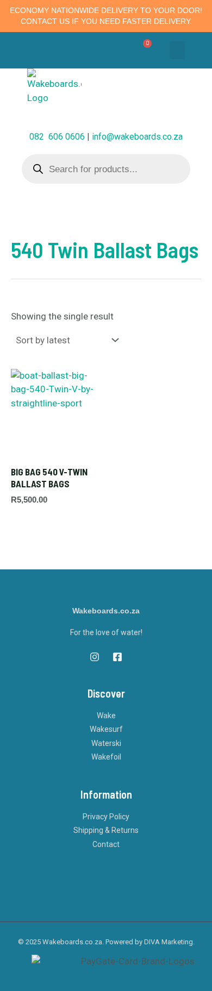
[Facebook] (117, 657)
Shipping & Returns (106, 830)
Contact (106, 844)
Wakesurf (106, 729)
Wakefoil (106, 756)
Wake (106, 715)
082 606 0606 (57, 136)
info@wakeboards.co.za (137, 136)
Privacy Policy (106, 816)
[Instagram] (94, 657)
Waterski (106, 743)
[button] (177, 50)
